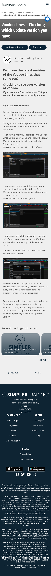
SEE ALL (42, 360)
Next (37, 372)
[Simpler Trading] (14, 4)
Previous (13, 372)
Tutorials (28, 13)
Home (3, 13)
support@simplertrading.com (25, 399)
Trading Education (15, 13)
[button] (47, 19)
